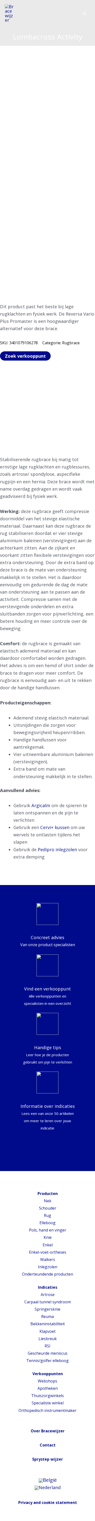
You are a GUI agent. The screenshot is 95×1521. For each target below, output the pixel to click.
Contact (48, 1445)
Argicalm (40, 805)
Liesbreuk (47, 1338)
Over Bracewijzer (48, 1431)
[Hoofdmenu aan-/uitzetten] (84, 13)
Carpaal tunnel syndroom (47, 1302)
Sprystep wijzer (47, 1459)
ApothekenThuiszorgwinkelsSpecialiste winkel (47, 1396)
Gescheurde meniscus (47, 1353)
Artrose (48, 1294)
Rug (47, 1215)
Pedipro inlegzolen (57, 849)
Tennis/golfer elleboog (47, 1360)
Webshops (47, 1381)
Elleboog (47, 1222)
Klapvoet (47, 1331)
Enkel (48, 1245)
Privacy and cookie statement (47, 1502)
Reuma (47, 1316)
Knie (48, 1237)
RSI (47, 1346)
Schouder (47, 1208)
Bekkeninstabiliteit (47, 1323)
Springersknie (47, 1309)
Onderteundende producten (47, 1274)
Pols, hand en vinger (47, 1230)
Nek (47, 1201)
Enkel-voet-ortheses (47, 1252)
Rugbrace (71, 342)
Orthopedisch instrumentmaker (47, 1410)
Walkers (47, 1259)
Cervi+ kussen (54, 827)
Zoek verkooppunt (25, 356)
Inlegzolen (47, 1266)
